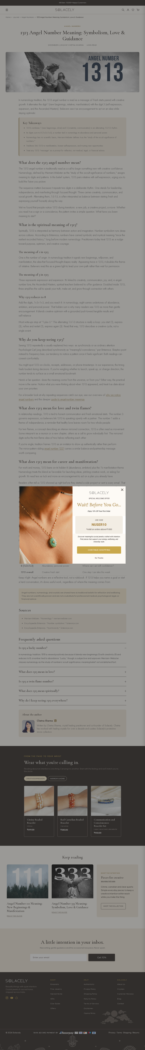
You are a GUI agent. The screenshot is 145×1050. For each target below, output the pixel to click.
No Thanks (99, 558)
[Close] (122, 489)
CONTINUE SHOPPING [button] (99, 550)
